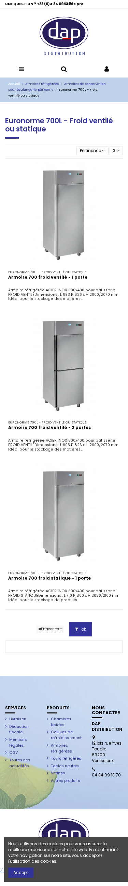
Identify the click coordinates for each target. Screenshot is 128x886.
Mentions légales (18, 742)
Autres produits (65, 780)
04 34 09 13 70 (106, 775)
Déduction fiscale (19, 729)
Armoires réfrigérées (61, 748)
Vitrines (58, 773)
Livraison (17, 719)
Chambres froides (61, 721)
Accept (20, 872)
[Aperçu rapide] (64, 265)
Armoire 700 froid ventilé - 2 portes (49, 427)
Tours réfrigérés (66, 758)
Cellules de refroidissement (66, 735)
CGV (13, 752)
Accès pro (73, 4)
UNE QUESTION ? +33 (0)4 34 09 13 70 (39, 4)
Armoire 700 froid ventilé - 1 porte (47, 277)
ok (83, 629)
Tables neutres (65, 766)
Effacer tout (51, 629)
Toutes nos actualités (19, 763)
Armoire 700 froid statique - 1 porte (49, 578)
